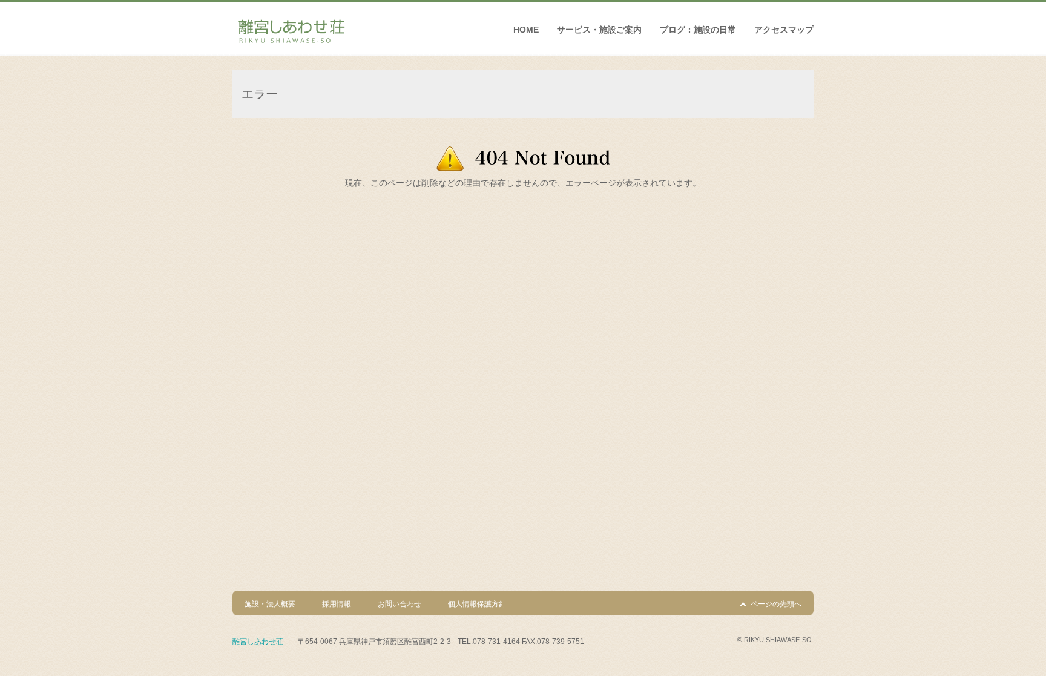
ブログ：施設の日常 (698, 29)
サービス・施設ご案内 (599, 29)
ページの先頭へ (776, 604)
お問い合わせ (399, 604)
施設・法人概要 (270, 604)
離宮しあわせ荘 (257, 641)
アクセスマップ (784, 29)
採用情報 (336, 604)
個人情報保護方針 (477, 604)
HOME (526, 29)
